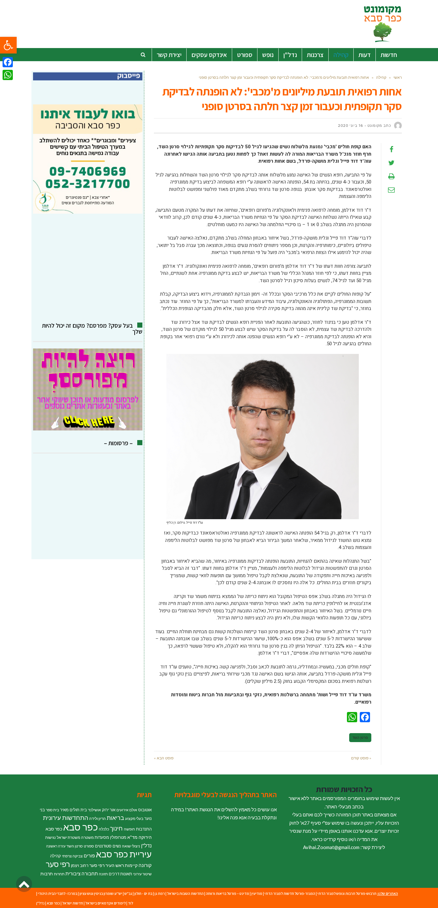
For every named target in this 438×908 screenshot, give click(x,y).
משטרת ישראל (68, 837)
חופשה (129, 829)
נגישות (50, 837)
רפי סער (58, 864)
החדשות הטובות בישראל (185, 893)
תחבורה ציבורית (81, 873)
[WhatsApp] (7, 75)
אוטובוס (145, 809)
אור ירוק (108, 809)
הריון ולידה (97, 818)
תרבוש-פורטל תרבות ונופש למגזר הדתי (346, 893)
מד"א (132, 837)
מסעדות (102, 837)
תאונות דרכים (120, 873)
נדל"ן (146, 845)
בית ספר (52, 809)
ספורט (89, 846)
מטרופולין (118, 837)
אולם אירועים (126, 809)
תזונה (103, 873)
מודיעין (256, 893)
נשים (117, 845)
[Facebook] (7, 62)
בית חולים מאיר (73, 809)
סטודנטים (103, 845)
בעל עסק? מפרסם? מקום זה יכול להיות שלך (92, 328)
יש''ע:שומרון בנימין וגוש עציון (101, 893)
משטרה (87, 837)
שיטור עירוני (142, 873)
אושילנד (94, 809)
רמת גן (160, 893)
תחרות (59, 873)
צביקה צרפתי (72, 856)
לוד (130, 903)
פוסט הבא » (163, 758)
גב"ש (128, 893)
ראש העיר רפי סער (106, 865)
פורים (89, 855)
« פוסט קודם (361, 758)
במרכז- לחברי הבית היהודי (57, 893)
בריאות (115, 817)
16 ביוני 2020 (350, 125)
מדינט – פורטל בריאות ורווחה (227, 893)
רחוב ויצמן (79, 865)
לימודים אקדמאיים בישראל (105, 903)
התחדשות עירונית (65, 817)
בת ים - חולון (143, 893)
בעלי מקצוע (134, 818)
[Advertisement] (87, 268)
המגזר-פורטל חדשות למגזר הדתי (290, 893)
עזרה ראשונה (55, 846)
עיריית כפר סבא (124, 854)
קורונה (145, 865)
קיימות (131, 865)
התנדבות (144, 828)
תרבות (46, 873)
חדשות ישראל (72, 903)
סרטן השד (360, 737)
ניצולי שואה (131, 846)
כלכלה (104, 829)
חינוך (116, 828)
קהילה (55, 855)
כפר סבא (80, 826)
